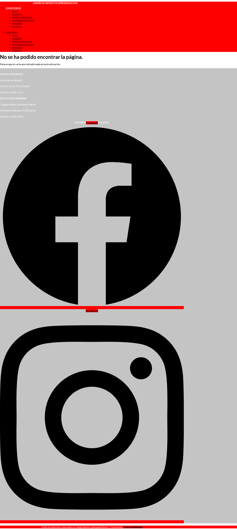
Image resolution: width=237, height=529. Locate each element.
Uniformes (17, 23)
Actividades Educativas (23, 20)
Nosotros (17, 14)
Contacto (17, 27)
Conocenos (13, 8)
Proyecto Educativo (22, 17)
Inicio (15, 11)
